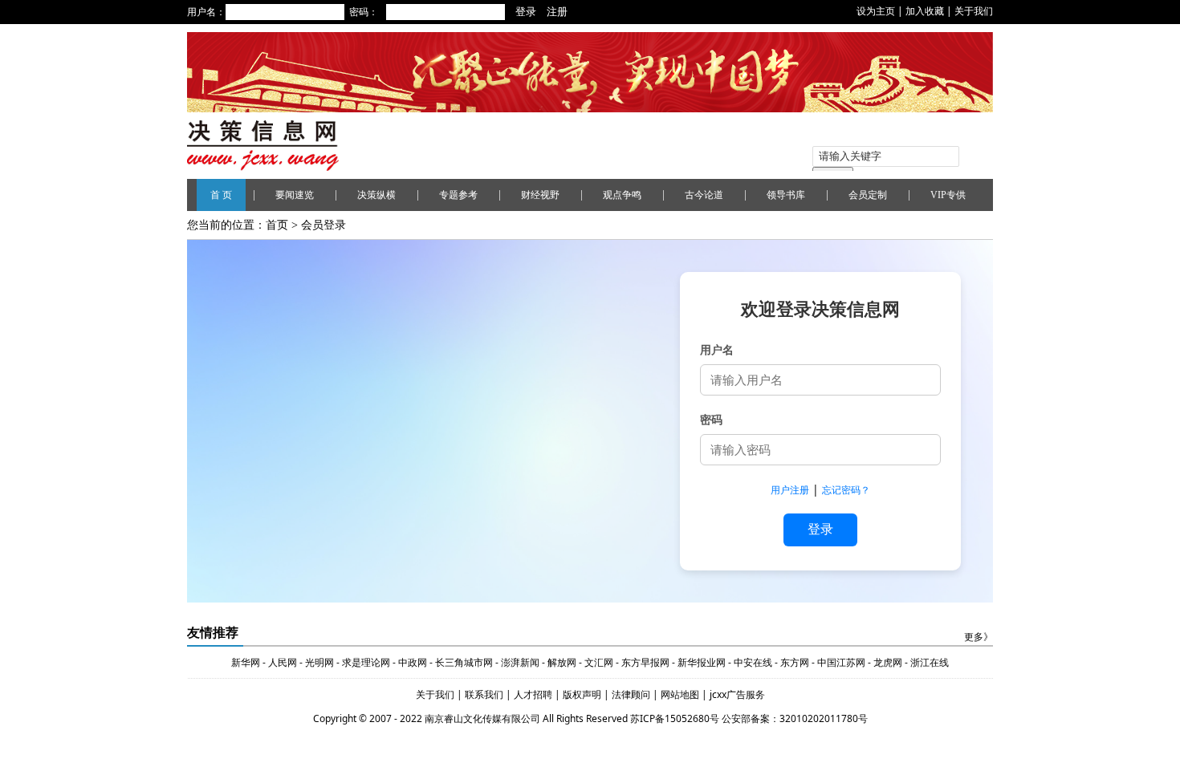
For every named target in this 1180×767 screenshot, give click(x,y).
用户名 (717, 349)
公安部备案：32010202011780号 (795, 718)
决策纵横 (376, 195)
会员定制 (867, 195)
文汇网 (598, 662)
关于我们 (973, 11)
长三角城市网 (464, 662)
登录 (820, 529)
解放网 (561, 662)
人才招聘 (531, 694)
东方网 (793, 662)
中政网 (412, 662)
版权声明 (583, 694)
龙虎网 (887, 662)
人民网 (282, 662)
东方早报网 (645, 662)
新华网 (245, 662)
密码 (711, 419)
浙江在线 (929, 662)
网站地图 (681, 694)
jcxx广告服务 (737, 694)
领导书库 (786, 195)
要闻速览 (294, 195)
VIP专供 (948, 195)
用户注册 (790, 490)
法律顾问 (632, 694)
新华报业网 (701, 662)
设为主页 (876, 11)
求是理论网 (366, 662)
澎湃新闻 (520, 662)
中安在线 (753, 662)
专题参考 (458, 195)
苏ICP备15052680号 (674, 718)
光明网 (319, 662)
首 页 (221, 195)
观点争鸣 (622, 195)
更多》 (978, 637)
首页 (277, 225)
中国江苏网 (841, 662)
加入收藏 (924, 11)
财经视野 (540, 195)
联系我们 (484, 694)
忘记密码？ (846, 490)
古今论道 (704, 195)
